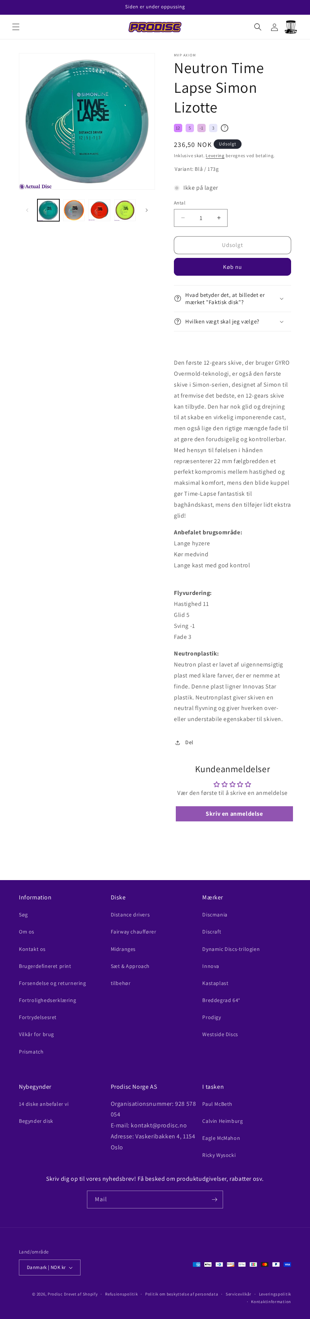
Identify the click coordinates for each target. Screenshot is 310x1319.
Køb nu (232, 266)
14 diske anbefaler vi (44, 1103)
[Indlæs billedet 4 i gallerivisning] (125, 210)
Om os (26, 931)
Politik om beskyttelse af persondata (181, 1294)
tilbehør (121, 983)
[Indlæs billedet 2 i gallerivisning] (74, 210)
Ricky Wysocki (219, 1155)
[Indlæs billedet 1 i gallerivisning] (48, 210)
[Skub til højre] (146, 210)
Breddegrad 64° (221, 1000)
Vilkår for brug (36, 1034)
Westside (220, 1034)
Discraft (211, 931)
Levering (215, 155)
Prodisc (55, 1294)
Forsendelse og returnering (52, 983)
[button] (16, 27)
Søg (23, 914)
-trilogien (231, 949)
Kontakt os (32, 949)
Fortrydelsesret (38, 1017)
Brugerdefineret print (45, 966)
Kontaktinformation (271, 1301)
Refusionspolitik (121, 1294)
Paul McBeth (217, 1103)
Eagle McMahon (221, 1138)
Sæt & (130, 966)
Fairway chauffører (134, 931)
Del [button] (189, 742)
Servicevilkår (238, 1294)
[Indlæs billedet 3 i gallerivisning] (99, 210)
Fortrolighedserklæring (47, 1000)
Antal (179, 203)
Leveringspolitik (275, 1294)
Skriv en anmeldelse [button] (234, 814)
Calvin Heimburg (222, 1121)
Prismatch (31, 1051)
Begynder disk (36, 1121)
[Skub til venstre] (27, 210)
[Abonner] (214, 1199)
